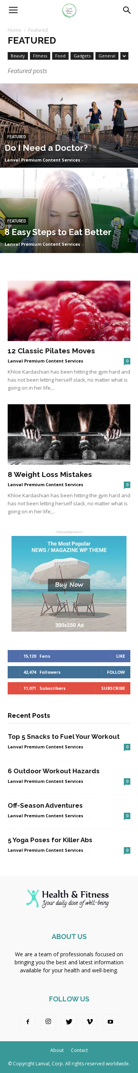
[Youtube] (110, 1022)
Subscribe (113, 688)
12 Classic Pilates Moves (51, 350)
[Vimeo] (89, 1022)
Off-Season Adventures (45, 805)
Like (120, 656)
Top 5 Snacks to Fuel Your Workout (64, 736)
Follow (116, 672)
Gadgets (82, 56)
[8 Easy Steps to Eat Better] (69, 228)
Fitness (40, 56)
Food (60, 56)
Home (14, 30)
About (57, 1050)
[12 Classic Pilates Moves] (69, 311)
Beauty (18, 56)
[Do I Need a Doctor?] (69, 143)
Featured (16, 137)
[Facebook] (27, 1022)
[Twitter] (69, 1022)
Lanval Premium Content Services (42, 160)
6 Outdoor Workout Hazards (54, 771)
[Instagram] (48, 1022)
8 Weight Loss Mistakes (50, 474)
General (107, 56)
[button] (127, 10)
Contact (79, 1050)
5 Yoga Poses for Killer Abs (50, 840)
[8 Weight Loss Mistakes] (69, 434)
